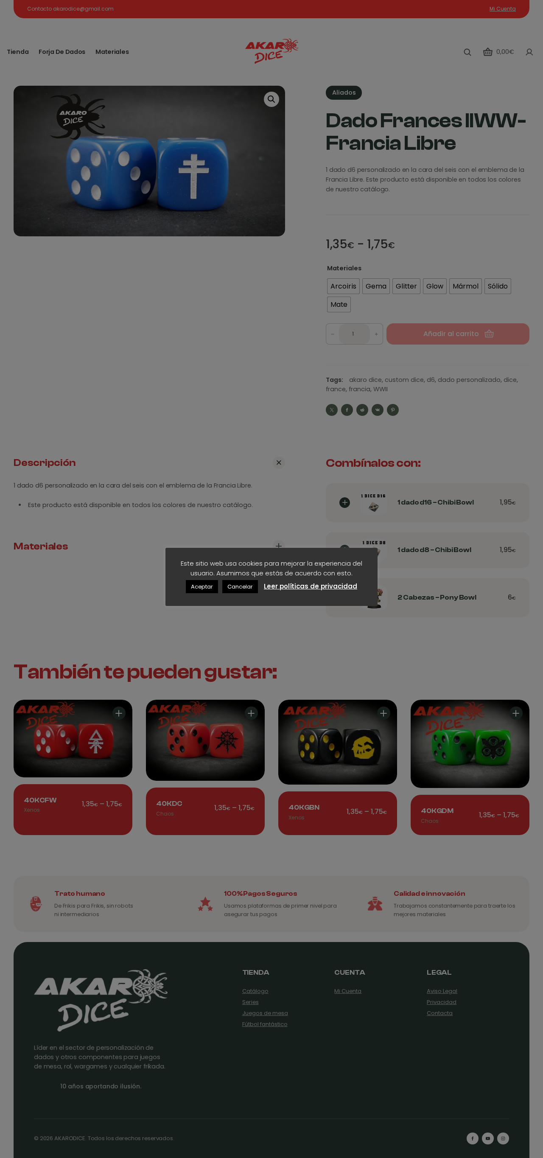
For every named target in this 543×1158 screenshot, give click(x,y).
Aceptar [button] (202, 587)
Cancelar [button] (240, 587)
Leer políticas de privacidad (310, 586)
